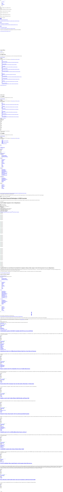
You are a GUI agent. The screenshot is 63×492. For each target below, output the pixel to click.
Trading (1, 345)
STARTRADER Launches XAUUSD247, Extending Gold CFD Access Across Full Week (16, 330)
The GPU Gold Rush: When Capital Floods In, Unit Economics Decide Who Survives (16, 463)
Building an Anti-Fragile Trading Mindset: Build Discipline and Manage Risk (14, 398)
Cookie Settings (24, 193)
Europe (1, 412)
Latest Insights (3, 169)
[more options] (1, 339)
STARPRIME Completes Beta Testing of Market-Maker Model (12, 448)
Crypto (2, 161)
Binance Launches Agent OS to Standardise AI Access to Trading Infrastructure (15, 368)
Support (3, 185)
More (2, 288)
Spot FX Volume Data (4, 173)
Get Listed (3, 188)
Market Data (3, 172)
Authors (3, 166)
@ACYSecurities (2, 475)
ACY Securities (2, 393)
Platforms (1, 364)
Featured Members (4, 178)
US (2, 164)
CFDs (1, 327)
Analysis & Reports (4, 171)
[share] (0, 338)
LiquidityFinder (2, 341)
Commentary (3, 163)
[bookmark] (0, 337)
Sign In (1, 153)
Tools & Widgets (2, 366)
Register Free (3, 153)
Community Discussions (4, 179)
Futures (1, 430)
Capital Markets (2, 346)
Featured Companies (4, 155)
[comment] (0, 357)
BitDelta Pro (1, 459)
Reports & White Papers (3, 349)
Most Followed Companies (5, 156)
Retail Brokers (2, 426)
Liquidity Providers (2, 444)
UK (2, 286)
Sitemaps (22, 193)
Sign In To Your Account (3, 323)
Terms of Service (13, 59)
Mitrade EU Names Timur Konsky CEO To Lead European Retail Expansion (14, 413)
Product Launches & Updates (3, 329)
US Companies (2, 348)
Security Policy (9, 193)
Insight (2, 3)
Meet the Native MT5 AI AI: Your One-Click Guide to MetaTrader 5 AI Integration (17, 383)
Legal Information (13, 193)
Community (3, 4)
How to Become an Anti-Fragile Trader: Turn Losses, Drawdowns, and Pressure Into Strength (17, 479)
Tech (2, 284)
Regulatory (3, 162)
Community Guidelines (18, 193)
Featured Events (3, 180)
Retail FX (1, 446)
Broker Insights (3, 170)
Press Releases (2, 344)
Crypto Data (3, 174)
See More (1, 51)
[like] (0, 336)
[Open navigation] (1, 8)
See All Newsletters (2, 57)
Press (2, 187)
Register (3, 181)
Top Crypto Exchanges (4, 175)
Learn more (8, 272)
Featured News (3, 159)
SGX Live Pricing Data (4, 296)
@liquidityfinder (2, 325)
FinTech (1, 381)
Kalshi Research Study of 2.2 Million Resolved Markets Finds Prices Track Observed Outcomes (18, 351)
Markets (3, 160)
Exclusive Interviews (4, 294)
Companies (3, 282)
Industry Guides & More (4, 293)
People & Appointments (3, 410)
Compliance (1, 347)
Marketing (3, 186)
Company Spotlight (4, 291)
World (2, 165)
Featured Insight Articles (3, 85)
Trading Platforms (2, 328)
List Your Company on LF (4, 272)
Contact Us (3, 184)
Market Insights (2, 461)
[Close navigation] (0, 152)
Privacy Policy (18, 59)
